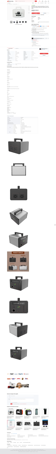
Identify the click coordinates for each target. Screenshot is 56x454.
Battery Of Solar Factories (24, 445)
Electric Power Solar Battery (16, 446)
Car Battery (11, 442)
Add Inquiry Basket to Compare (19, 24)
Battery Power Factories (15, 445)
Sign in (48, 1)
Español (16, 450)
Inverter (8, 442)
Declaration (34, 451)
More (7, 447)
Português (18, 450)
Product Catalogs (15, 433)
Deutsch (27, 450)
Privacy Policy (37, 451)
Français (20, 450)
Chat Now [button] (44, 55)
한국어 (32, 450)
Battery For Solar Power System (37, 445)
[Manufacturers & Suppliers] (10, 1)
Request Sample (42, 14)
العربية (31, 450)
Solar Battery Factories (9, 445)
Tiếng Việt (41, 450)
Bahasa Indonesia (44, 450)
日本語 (34, 450)
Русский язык (23, 450)
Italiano (25, 450)
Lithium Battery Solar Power (30, 445)
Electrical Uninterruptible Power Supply (26, 442)
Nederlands (29, 450)
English (14, 450)
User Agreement (31, 451)
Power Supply (14, 442)
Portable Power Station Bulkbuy (23, 446)
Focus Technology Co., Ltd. (24, 451)
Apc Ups (18, 442)
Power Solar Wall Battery (43, 445)
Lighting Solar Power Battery (10, 446)
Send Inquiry (44, 53)
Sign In (32, 45)
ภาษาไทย (37, 450)
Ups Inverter (21, 442)
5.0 (41, 49)
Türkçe (39, 450)
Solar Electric (19, 445)
